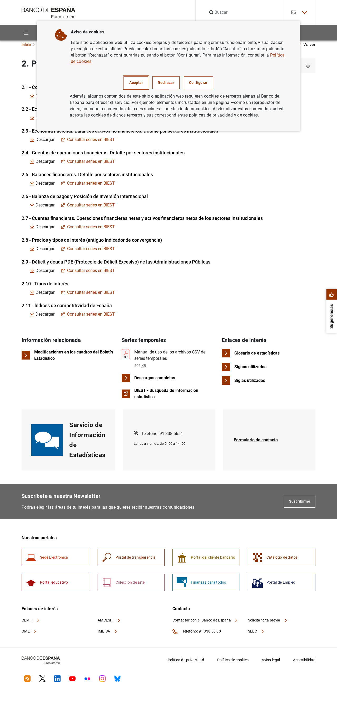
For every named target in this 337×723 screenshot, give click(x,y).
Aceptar (136, 82)
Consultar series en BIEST (91, 140)
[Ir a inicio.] (49, 11)
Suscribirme (299, 501)
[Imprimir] (308, 65)
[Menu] (25, 32)
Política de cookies (233, 660)
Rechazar (166, 82)
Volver (309, 44)
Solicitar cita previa (264, 620)
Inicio (26, 45)
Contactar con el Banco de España (202, 620)
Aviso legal (271, 660)
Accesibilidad (304, 660)
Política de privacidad (186, 660)
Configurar (198, 82)
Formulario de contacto (256, 439)
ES (294, 12)
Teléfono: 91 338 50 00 (201, 631)
